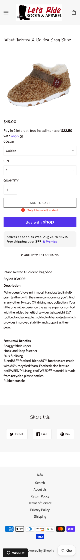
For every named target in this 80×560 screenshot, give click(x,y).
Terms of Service (40, 503)
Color (9, 141)
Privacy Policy (40, 510)
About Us (40, 489)
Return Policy (40, 496)
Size (7, 161)
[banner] (39, 12)
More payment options (40, 254)
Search (40, 483)
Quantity (10, 180)
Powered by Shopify (40, 550)
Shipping (40, 517)
